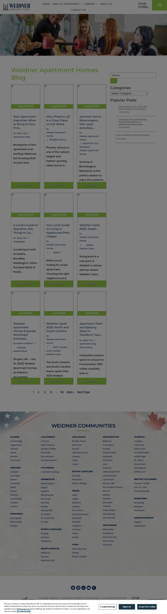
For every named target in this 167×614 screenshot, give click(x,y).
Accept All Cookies (147, 607)
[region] (83, 607)
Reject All (127, 607)
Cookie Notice (24, 611)
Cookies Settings (107, 607)
